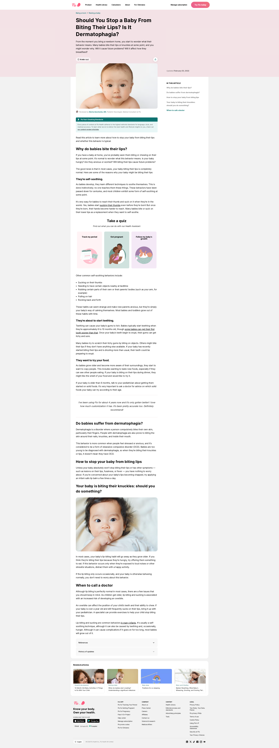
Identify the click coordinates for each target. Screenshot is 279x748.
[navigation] (88, 4)
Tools (167, 717)
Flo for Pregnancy (124, 711)
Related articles (81, 665)
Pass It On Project (124, 714)
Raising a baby (94, 13)
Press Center (146, 708)
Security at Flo (195, 732)
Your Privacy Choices (197, 735)
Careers (144, 711)
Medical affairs (147, 724)
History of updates (86, 651)
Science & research (148, 721)
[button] (117, 642)
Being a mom (81, 13)
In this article (174, 83)
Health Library (171, 705)
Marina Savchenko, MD (97, 112)
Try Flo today (200, 4)
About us (145, 705)
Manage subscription (179, 5)
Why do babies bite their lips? (179, 88)
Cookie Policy (194, 720)
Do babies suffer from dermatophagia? (183, 92)
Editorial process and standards (173, 709)
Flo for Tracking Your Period (127, 705)
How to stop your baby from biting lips (183, 97)
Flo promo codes (123, 724)
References (83, 643)
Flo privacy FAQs (196, 713)
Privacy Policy (195, 705)
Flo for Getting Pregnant (126, 708)
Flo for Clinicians (123, 728)
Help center (122, 718)
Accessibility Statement (194, 727)
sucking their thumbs (110, 205)
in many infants (128, 623)
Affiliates (145, 714)
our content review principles (88, 129)
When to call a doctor (176, 110)
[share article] (155, 59)
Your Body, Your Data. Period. (197, 709)
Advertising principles (173, 713)
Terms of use (194, 717)
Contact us (145, 718)
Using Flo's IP (194, 723)
